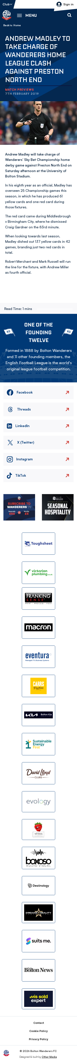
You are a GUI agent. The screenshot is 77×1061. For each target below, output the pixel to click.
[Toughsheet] (38, 544)
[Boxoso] (38, 858)
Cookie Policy (38, 1031)
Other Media (49, 1056)
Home (17, 25)
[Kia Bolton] (38, 715)
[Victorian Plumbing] (38, 573)
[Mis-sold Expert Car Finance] (38, 998)
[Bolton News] (38, 970)
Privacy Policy (38, 1039)
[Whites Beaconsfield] (38, 829)
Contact (38, 1022)
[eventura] (38, 657)
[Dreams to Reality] (38, 912)
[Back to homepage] (6, 15)
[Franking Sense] (38, 598)
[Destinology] (38, 885)
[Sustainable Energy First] (38, 744)
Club (6, 4)
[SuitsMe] (38, 941)
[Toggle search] (69, 15)
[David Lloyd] (38, 773)
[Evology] (38, 801)
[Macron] (38, 628)
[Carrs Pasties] (38, 686)
